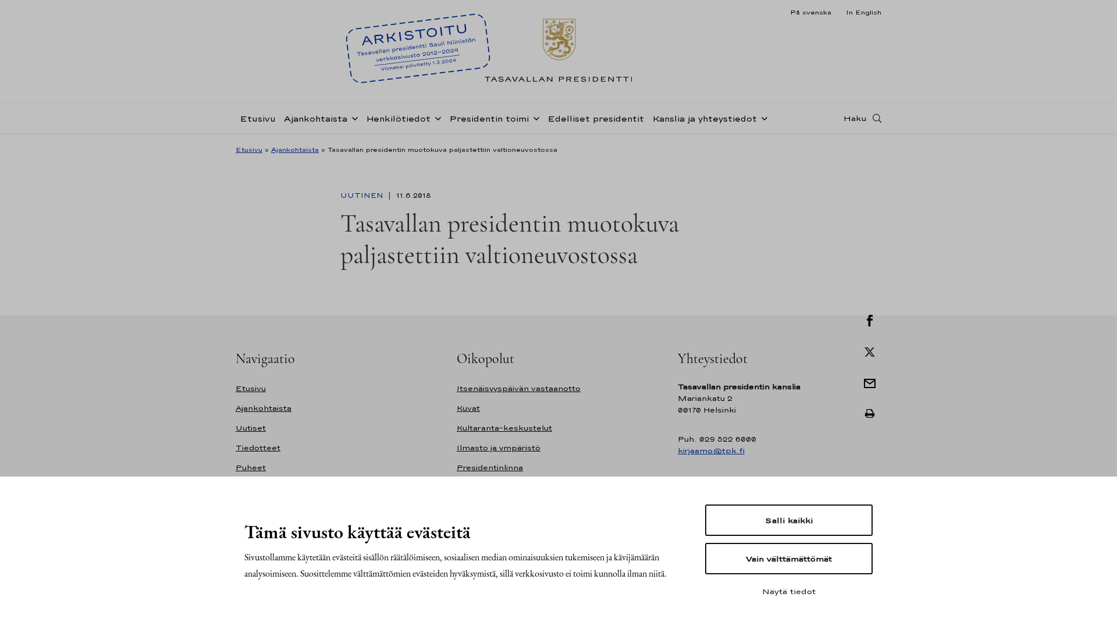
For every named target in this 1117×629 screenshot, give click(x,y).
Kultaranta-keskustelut (504, 428)
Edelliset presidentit (595, 118)
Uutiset (251, 428)
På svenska (810, 12)
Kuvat (468, 408)
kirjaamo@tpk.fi (711, 451)
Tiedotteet (258, 448)
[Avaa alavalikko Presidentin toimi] (534, 118)
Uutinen (363, 195)
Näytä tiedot (789, 591)
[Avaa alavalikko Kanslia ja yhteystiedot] (762, 118)
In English (863, 12)
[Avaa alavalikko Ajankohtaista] (352, 118)
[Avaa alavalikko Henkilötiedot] (436, 118)
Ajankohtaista (315, 118)
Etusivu (258, 118)
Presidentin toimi (489, 118)
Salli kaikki (789, 520)
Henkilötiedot (398, 118)
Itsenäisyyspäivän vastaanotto (519, 388)
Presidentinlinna (490, 467)
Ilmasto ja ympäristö (498, 448)
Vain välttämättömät (789, 558)
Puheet (251, 467)
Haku (855, 118)
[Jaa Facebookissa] (869, 319)
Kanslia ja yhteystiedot (704, 118)
